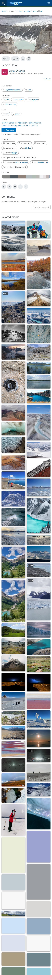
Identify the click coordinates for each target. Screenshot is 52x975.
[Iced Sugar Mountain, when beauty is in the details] (13, 498)
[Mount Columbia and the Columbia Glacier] (38, 316)
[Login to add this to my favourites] (23, 58)
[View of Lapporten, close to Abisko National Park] (13, 281)
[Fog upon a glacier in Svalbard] (38, 554)
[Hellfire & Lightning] (13, 682)
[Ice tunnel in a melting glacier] (13, 428)
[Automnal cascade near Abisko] (38, 273)
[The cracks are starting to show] (13, 243)
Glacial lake (38, 11)
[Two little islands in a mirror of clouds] (38, 959)
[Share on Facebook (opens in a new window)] (4, 186)
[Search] (3, 3)
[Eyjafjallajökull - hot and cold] (38, 468)
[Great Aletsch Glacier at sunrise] (13, 352)
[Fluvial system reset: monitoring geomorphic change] (13, 718)
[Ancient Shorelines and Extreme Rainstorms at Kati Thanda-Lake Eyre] (13, 462)
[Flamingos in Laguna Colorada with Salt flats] (38, 701)
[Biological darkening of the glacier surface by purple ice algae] (38, 422)
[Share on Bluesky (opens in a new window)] (15, 186)
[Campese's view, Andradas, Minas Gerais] (13, 630)
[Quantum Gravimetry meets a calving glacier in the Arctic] (13, 227)
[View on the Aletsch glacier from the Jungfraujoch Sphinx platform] (38, 450)
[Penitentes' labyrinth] (13, 445)
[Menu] (48, 3)
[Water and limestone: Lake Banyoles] (38, 382)
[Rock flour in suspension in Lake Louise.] (38, 515)
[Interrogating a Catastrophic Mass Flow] (13, 732)
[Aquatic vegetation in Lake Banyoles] (38, 368)
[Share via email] (20, 186)
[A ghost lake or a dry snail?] (13, 959)
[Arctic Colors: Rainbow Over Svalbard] (13, 779)
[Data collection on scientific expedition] (13, 480)
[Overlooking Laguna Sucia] (38, 647)
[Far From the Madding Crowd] (13, 855)
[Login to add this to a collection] (28, 58)
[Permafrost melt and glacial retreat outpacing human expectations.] (38, 248)
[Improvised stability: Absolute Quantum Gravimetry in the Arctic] (38, 229)
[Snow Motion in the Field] (13, 765)
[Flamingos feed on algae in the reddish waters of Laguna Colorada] (13, 749)
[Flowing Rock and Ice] (38, 943)
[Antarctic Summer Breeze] (38, 539)
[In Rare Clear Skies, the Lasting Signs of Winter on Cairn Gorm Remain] (38, 719)
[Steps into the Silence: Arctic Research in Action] (38, 772)
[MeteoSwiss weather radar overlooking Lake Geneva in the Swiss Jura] (13, 913)
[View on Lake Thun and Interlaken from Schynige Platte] (13, 943)
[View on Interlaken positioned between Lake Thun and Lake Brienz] (38, 926)
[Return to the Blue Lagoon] (38, 396)
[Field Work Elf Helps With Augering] (13, 820)
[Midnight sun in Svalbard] (38, 738)
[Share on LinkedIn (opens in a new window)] (9, 186)
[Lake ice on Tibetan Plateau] (38, 487)
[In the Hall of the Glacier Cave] (13, 517)
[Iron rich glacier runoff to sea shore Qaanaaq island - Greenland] (13, 412)
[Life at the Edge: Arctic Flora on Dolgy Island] (13, 900)
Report (47, 79)
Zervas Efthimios (24, 11)
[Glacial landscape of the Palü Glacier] (13, 562)
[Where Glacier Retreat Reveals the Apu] (13, 663)
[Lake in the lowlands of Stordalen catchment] (13, 262)
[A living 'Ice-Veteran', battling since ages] (38, 352)
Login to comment (41, 207)
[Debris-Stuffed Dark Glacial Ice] (13, 382)
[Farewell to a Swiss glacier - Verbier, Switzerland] (13, 333)
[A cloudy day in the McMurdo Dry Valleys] (13, 701)
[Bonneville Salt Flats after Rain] (13, 536)
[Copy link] (26, 186)
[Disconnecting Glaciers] (38, 298)
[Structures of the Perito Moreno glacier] (38, 629)
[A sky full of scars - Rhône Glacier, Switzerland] (38, 334)
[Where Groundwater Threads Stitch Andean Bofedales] (38, 664)
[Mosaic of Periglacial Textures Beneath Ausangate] (13, 646)
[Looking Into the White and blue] (13, 882)
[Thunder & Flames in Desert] (38, 682)
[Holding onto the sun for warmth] (38, 846)
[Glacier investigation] (38, 882)
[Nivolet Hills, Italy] (38, 789)
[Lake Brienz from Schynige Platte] (13, 926)
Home (4, 11)
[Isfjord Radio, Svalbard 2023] (38, 909)
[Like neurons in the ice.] (13, 795)
